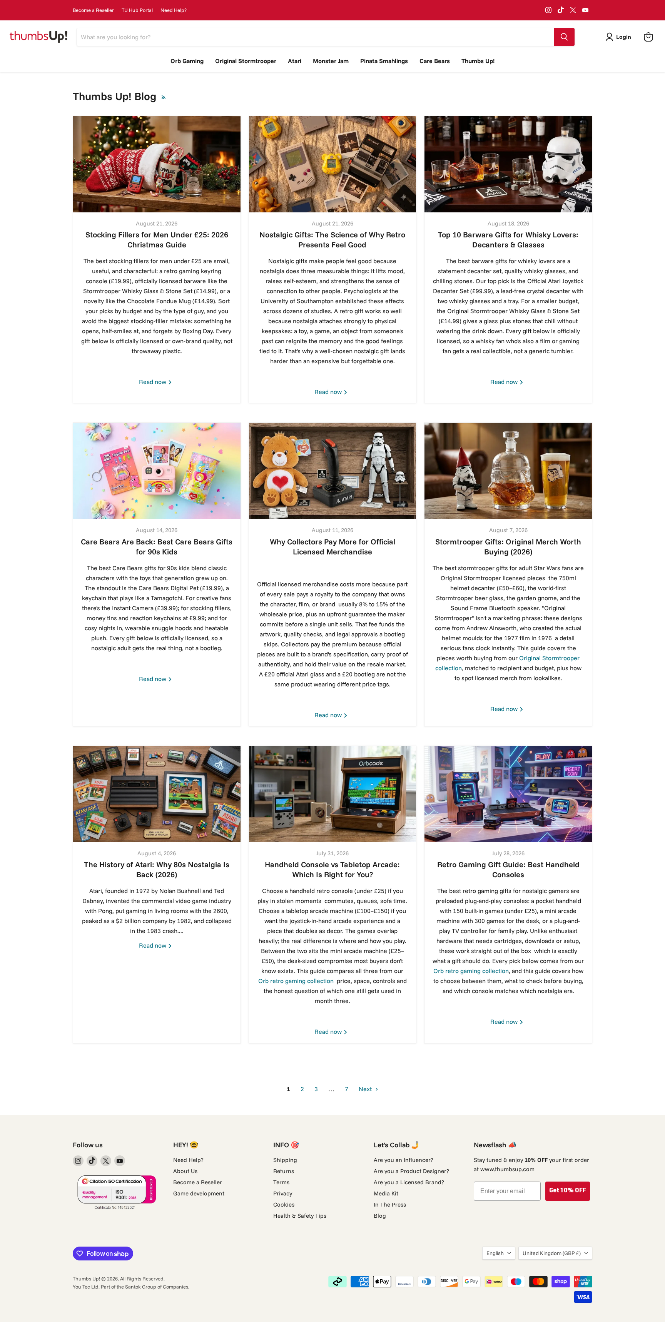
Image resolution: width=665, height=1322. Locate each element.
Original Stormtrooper (245, 61)
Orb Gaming (187, 61)
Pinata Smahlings (384, 61)
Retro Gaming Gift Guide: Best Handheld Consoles (508, 869)
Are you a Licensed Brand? (409, 1182)
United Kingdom (552, 1253)
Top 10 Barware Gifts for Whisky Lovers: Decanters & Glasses (508, 239)
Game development (198, 1193)
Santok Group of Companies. (157, 1287)
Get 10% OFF (567, 1191)
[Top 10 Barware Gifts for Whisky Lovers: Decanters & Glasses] (508, 164)
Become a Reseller (93, 10)
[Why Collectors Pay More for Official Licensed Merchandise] (332, 471)
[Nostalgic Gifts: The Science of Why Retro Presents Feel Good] (332, 164)
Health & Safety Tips (299, 1215)
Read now (153, 382)
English (495, 1253)
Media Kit (386, 1193)
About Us (185, 1171)
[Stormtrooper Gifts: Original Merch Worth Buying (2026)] (508, 471)
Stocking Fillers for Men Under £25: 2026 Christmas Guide (156, 239)
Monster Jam (331, 61)
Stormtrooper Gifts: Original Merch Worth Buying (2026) (508, 546)
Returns (283, 1171)
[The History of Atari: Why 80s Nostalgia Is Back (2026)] (157, 794)
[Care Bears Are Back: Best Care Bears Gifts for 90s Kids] (157, 471)
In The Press (390, 1204)
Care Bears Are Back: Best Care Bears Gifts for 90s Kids (156, 546)
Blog (380, 1215)
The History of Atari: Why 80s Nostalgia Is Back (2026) (156, 869)
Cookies (283, 1204)
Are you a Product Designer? (411, 1171)
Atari (294, 61)
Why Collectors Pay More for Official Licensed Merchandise (332, 546)
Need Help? (173, 10)
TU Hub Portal (137, 10)
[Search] (564, 37)
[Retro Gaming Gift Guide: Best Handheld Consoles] (508, 794)
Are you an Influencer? (403, 1159)
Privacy (282, 1193)
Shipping (285, 1159)
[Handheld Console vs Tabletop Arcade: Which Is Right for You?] (332, 794)
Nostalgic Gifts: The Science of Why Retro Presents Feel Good (332, 239)
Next (366, 1089)
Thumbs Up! (478, 61)
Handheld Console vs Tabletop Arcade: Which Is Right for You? (332, 869)
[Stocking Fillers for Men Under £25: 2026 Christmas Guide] (157, 164)
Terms (281, 1182)
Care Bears (434, 61)
